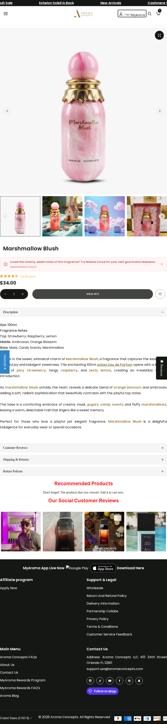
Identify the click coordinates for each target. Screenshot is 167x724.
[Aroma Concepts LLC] (83, 13)
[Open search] (149, 13)
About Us (7, 664)
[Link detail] (90, 680)
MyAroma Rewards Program (22, 680)
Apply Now (8, 588)
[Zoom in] (159, 35)
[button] (160, 111)
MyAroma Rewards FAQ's (20, 688)
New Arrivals (110, 3)
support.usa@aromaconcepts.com (115, 669)
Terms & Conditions (102, 626)
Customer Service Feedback (109, 634)
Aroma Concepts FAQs (18, 657)
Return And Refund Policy (107, 595)
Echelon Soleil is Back (56, 3)
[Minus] (5, 294)
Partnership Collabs (102, 611)
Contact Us (9, 672)
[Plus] (22, 294)
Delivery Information (103, 603)
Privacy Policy (98, 619)
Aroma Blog (9, 695)
